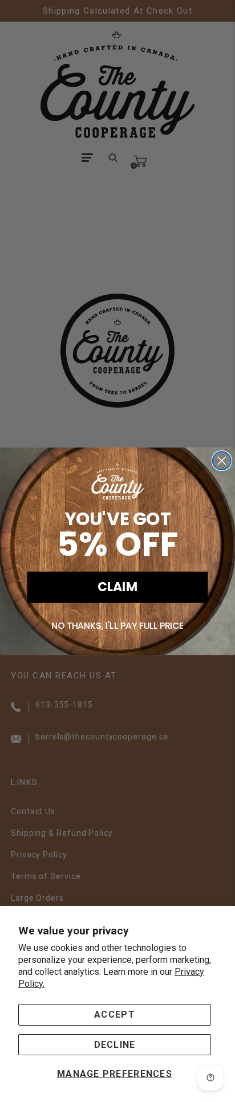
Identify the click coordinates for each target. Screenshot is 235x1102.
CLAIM (117, 586)
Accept (114, 1014)
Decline (115, 1044)
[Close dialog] (222, 461)
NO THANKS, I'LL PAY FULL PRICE (117, 626)
